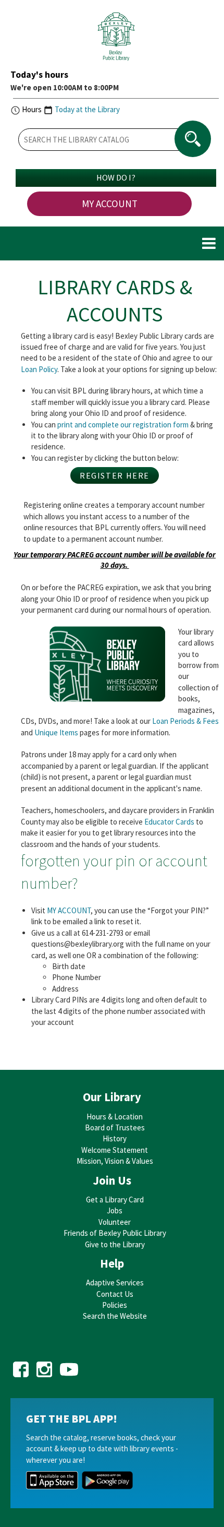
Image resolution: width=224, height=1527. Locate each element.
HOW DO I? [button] (115, 177)
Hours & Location (114, 1117)
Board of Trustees (115, 1127)
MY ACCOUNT (110, 203)
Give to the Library (115, 1244)
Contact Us (114, 1294)
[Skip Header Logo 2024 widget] (115, 39)
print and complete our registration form (123, 425)
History (115, 1138)
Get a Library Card (115, 1199)
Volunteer (114, 1222)
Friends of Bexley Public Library (115, 1233)
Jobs (114, 1210)
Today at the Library (87, 109)
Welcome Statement (114, 1150)
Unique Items (56, 732)
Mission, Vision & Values (115, 1161)
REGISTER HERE (115, 475)
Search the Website (115, 1316)
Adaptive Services (115, 1282)
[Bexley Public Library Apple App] (52, 1479)
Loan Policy (39, 369)
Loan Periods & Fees (185, 721)
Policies (114, 1305)
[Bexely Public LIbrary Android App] (107, 1479)
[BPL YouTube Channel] (69, 1365)
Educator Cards (169, 822)
